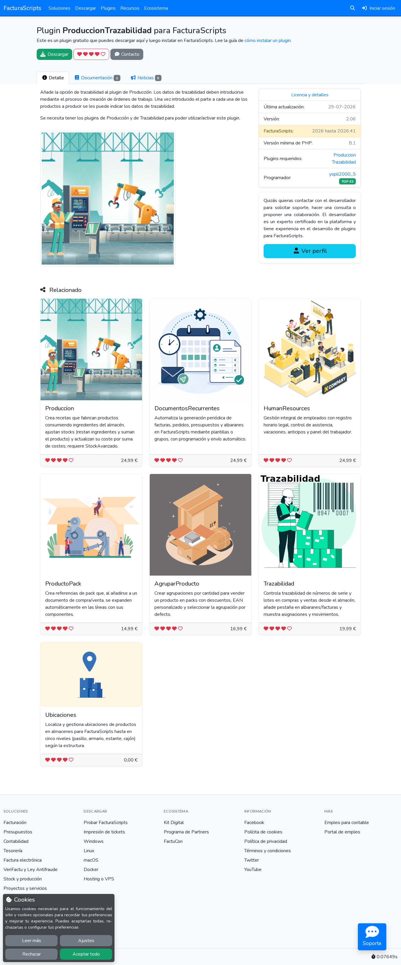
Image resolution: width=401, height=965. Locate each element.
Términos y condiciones (267, 851)
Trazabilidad (344, 162)
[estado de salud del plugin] (91, 54)
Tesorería (13, 851)
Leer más (31, 940)
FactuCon (173, 841)
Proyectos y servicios (25, 888)
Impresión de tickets (104, 832)
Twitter (251, 860)
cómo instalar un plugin (268, 40)
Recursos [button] (129, 8)
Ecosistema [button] (156, 8)
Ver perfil (313, 251)
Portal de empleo (342, 832)
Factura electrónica (23, 860)
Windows (94, 841)
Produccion (344, 155)
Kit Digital (174, 822)
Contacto (129, 54)
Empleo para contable (346, 822)
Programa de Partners (186, 832)
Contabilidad (16, 841)
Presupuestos (18, 832)
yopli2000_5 (342, 174)
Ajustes (86, 940)
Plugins (108, 8)
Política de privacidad (265, 841)
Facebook (254, 822)
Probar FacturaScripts (106, 822)
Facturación (15, 822)
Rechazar (31, 954)
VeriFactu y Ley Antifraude (31, 869)
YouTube (253, 869)
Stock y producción (23, 879)
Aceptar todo (86, 954)
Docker (91, 869)
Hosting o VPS (99, 879)
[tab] (53, 78)
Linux (89, 851)
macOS (91, 860)
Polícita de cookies (263, 832)
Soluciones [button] (59, 8)
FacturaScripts (22, 8)
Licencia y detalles (309, 95)
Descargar (85, 8)
